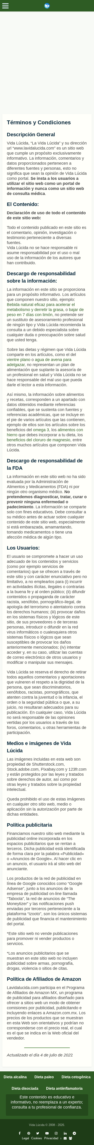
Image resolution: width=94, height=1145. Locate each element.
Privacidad (51, 1138)
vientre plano (18, 359)
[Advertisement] (47, 61)
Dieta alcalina (15, 1077)
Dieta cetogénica (76, 1077)
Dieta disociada (25, 1088)
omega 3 (41, 430)
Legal (25, 1138)
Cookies (36, 1138)
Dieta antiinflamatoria (64, 1088)
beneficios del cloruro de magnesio (38, 440)
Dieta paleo (44, 1077)
